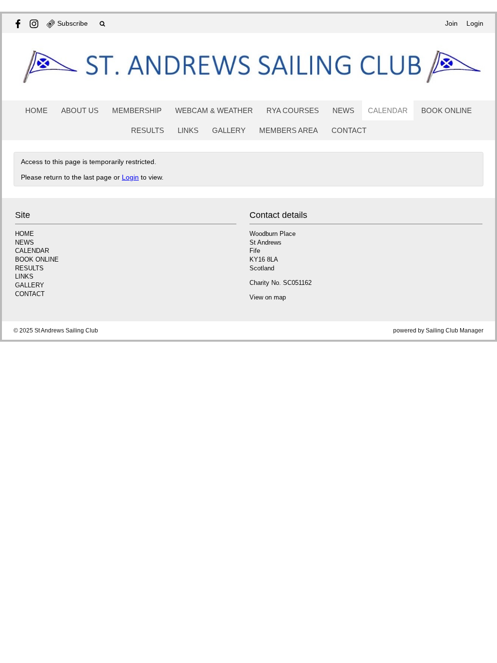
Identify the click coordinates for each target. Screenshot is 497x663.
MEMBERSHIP (137, 110)
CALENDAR (388, 110)
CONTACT (348, 130)
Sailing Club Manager (454, 330)
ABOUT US (80, 110)
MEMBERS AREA (288, 130)
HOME (36, 110)
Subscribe (72, 23)
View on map (267, 297)
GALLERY (229, 130)
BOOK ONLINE (446, 110)
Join (451, 23)
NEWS (343, 110)
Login (474, 23)
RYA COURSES (292, 110)
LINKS (188, 130)
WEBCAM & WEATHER (214, 110)
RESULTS (147, 130)
